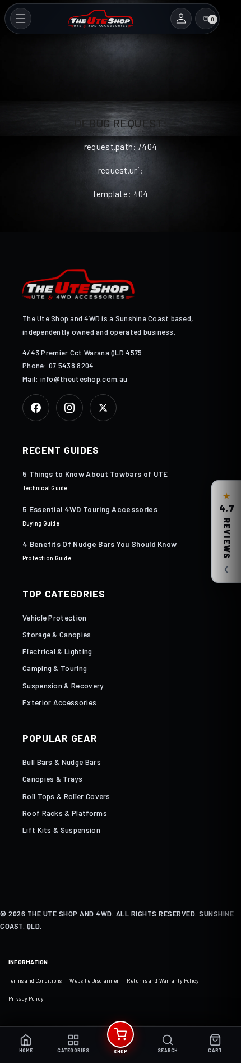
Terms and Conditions (35, 980)
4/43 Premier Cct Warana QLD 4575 (82, 352)
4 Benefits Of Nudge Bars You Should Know (99, 544)
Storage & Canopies (56, 634)
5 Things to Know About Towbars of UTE (95, 473)
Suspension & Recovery (63, 685)
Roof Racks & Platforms (64, 813)
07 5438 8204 (71, 365)
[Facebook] (35, 407)
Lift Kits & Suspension (61, 829)
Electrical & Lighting (57, 651)
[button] (20, 18)
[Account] (181, 18)
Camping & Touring (54, 668)
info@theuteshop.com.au (84, 379)
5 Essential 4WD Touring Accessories (89, 509)
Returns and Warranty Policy (162, 980)
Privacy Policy (25, 998)
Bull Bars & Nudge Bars (61, 762)
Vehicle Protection (54, 617)
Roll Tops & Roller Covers (66, 796)
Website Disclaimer (94, 980)
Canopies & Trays (52, 778)
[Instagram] (69, 407)
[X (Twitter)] (103, 407)
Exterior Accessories (59, 702)
